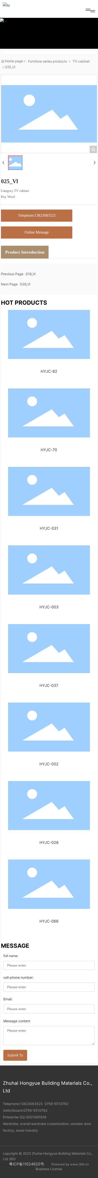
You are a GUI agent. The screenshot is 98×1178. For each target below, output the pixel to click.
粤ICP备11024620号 (26, 1164)
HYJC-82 (49, 371)
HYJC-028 (49, 842)
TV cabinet (81, 61)
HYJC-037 (48, 685)
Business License (49, 1169)
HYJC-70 (49, 449)
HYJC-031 (49, 528)
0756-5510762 (56, 1104)
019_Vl (30, 274)
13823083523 (31, 1104)
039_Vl (25, 284)
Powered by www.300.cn (70, 1164)
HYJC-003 (49, 607)
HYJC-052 (49, 764)
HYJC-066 (49, 921)
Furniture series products (47, 61)
